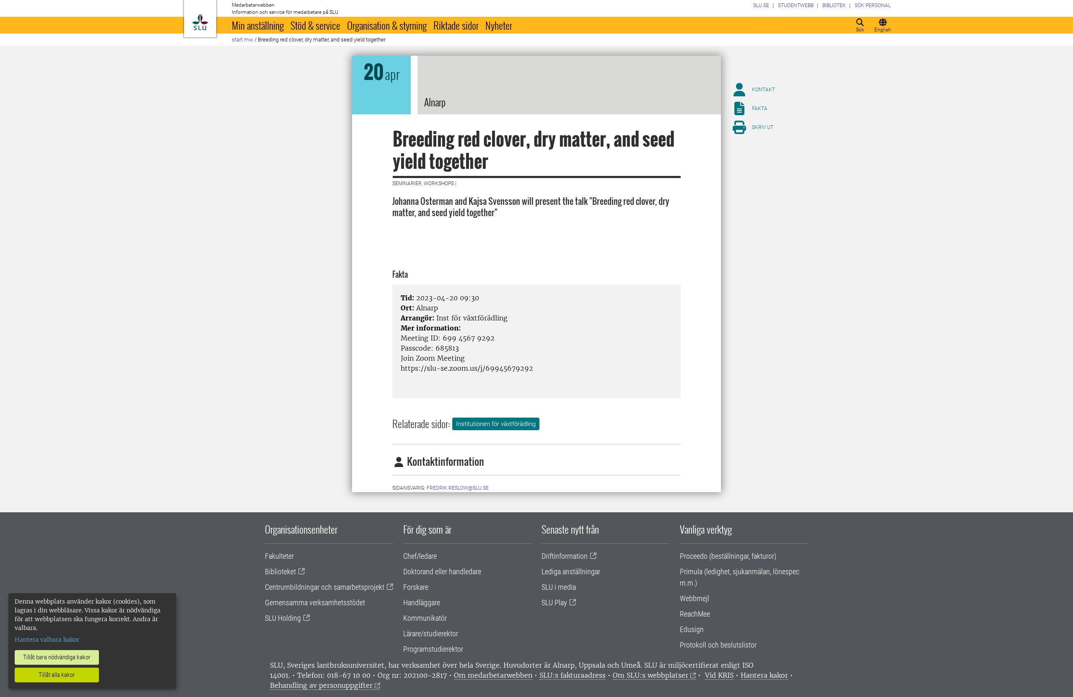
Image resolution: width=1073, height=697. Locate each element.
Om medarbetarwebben (493, 675)
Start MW (242, 39)
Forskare (415, 587)
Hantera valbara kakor (47, 639)
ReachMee (695, 613)
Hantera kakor (764, 675)
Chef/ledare (420, 556)
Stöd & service (315, 25)
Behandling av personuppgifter (321, 685)
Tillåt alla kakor (57, 675)
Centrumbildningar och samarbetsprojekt (324, 587)
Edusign (692, 629)
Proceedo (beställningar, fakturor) (728, 556)
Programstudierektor (433, 649)
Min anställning (258, 25)
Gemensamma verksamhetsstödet (315, 602)
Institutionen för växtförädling (496, 424)
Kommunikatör (425, 618)
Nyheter (498, 25)
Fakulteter (279, 556)
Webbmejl (694, 598)
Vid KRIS (719, 675)
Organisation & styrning (387, 25)
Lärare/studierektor (430, 633)
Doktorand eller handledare (442, 571)
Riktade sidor (456, 25)
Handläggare (421, 602)
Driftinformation (565, 556)
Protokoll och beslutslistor (718, 644)
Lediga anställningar (571, 571)
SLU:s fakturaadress (572, 675)
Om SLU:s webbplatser (650, 675)
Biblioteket (280, 571)
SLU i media (559, 587)
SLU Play (554, 602)
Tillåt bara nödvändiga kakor (57, 657)
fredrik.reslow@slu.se (458, 488)
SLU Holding (283, 618)
